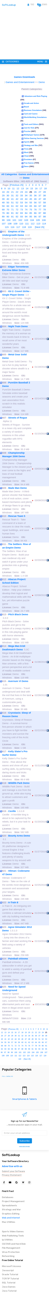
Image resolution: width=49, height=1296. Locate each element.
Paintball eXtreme (18, 958)
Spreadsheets (9, 1205)
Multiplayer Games (31, 135)
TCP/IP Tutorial (10, 1278)
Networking (8, 1256)
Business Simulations (33, 110)
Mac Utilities (8, 1222)
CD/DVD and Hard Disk (14, 1244)
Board (26, 107)
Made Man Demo (17, 488)
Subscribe (24, 1140)
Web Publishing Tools (13, 1235)
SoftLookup (11, 1155)
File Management (11, 1248)
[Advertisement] (24, 33)
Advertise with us (12, 1166)
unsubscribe (24, 1146)
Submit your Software (13, 1171)
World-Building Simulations (35, 117)
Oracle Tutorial (10, 1274)
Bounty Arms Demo (19, 835)
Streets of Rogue (17, 417)
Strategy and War (31, 145)
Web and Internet (11, 1217)
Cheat (26, 156)
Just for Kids (29, 128)
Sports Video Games (13, 1231)
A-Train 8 (13, 902)
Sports (26, 142)
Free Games (29, 163)
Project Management (13, 1201)
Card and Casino (31, 114)
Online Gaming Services (34, 138)
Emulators (28, 159)
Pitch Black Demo (18, 614)
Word (26, 152)
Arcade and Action (31, 103)
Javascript (8, 1270)
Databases (7, 1197)
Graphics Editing (10, 1213)
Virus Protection (11, 1252)
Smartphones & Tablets (24, 1099)
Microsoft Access (11, 1266)
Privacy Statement (12, 1175)
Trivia (26, 149)
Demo (42, 82)
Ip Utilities (7, 1239)
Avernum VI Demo (18, 681)
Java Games (8, 1286)
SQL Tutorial (8, 1282)
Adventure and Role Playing (35, 96)
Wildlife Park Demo (19, 783)
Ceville (12, 811)
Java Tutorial (9, 1290)
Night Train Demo (18, 326)
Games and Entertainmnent (20, 82)
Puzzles (27, 131)
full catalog (7, 1076)
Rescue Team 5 (16, 516)
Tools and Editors (31, 124)
